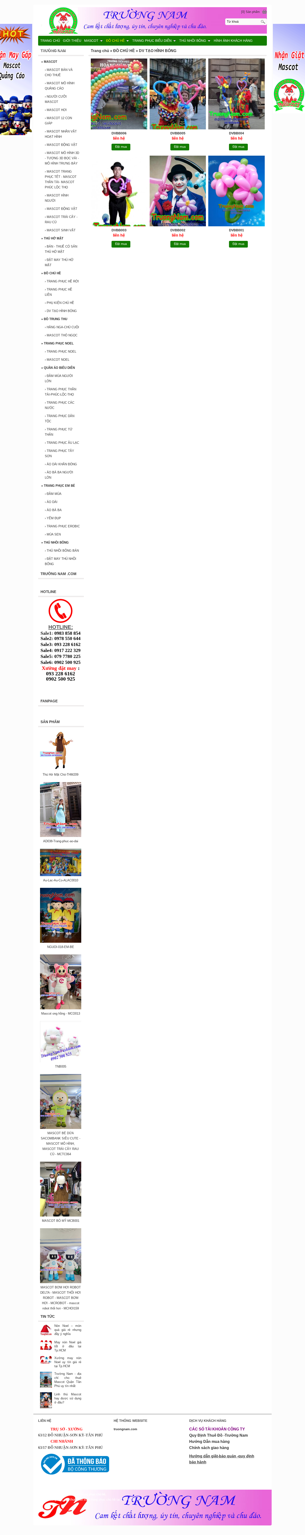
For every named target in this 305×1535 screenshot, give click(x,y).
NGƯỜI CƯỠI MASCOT (56, 99)
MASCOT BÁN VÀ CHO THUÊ (59, 72)
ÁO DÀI (51, 502)
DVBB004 (236, 133)
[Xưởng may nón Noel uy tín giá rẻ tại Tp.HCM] (46, 1360)
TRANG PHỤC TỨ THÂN (58, 432)
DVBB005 (177, 133)
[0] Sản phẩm (250, 12)
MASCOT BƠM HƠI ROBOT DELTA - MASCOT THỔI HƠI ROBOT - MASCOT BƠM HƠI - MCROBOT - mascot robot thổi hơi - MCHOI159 (60, 1298)
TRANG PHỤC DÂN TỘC (59, 418)
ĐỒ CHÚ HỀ (51, 273)
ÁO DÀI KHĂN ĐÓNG (61, 464)
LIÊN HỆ (47, 50)
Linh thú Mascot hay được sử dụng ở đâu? (67, 1398)
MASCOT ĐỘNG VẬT (61, 145)
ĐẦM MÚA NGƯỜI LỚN (59, 378)
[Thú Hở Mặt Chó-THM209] (60, 769)
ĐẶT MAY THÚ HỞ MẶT (59, 262)
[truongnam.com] (152, 19)
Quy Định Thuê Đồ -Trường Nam (218, 1435)
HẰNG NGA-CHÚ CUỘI (62, 327)
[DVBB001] (236, 192)
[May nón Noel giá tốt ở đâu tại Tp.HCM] (46, 1345)
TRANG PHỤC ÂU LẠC (62, 443)
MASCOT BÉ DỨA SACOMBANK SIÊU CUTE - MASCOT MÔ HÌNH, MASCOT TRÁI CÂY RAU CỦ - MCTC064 (60, 1143)
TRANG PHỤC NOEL (57, 343)
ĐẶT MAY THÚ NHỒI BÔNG (60, 561)
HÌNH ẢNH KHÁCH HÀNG (233, 40)
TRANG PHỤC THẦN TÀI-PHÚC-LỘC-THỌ (60, 391)
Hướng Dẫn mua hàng (209, 1442)
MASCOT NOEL (57, 359)
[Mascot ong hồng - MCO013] (60, 1008)
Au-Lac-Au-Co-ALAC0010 (60, 880)
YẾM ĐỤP (53, 518)
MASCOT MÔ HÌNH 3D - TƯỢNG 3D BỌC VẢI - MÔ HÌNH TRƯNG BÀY (62, 158)
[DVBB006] (119, 94)
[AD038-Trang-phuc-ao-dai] (60, 836)
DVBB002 (177, 230)
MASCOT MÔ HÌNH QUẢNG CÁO (59, 85)
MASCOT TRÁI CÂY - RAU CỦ (61, 219)
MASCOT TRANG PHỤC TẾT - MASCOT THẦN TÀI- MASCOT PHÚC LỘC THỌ (60, 179)
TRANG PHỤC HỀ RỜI (62, 281)
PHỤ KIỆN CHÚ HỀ (59, 303)
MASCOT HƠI (56, 110)
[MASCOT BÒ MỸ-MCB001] (60, 1215)
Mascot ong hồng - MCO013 (60, 1013)
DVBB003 (119, 230)
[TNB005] (60, 1061)
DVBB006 (119, 133)
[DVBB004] (236, 94)
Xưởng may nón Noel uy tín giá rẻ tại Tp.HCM (67, 1362)
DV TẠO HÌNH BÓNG (61, 311)
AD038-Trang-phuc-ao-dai (60, 841)
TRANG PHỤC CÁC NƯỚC (59, 405)
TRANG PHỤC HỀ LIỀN (58, 292)
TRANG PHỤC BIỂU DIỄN (152, 40)
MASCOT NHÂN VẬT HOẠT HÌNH (61, 134)
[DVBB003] (119, 192)
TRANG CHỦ (50, 40)
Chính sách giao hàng (209, 1448)
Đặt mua (121, 146)
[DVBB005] (178, 94)
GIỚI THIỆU (72, 40)
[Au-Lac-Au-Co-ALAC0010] (60, 875)
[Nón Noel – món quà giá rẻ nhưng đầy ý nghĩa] (46, 1330)
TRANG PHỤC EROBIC (62, 526)
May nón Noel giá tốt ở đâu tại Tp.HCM (67, 1346)
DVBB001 (236, 230)
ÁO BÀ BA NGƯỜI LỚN (59, 475)
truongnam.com (125, 1429)
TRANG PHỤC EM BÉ (58, 485)
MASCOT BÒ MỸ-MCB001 (60, 1221)
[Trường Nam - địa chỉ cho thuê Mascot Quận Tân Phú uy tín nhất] (46, 1380)
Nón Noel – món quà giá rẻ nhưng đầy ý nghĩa (67, 1330)
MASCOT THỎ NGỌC (61, 335)
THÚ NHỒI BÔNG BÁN (62, 550)
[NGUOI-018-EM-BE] (60, 941)
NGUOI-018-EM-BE (60, 947)
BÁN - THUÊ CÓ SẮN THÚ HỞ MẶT (61, 249)
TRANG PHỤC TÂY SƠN (59, 453)
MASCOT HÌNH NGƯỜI (56, 198)
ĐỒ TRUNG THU (54, 319)
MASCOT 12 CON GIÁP (58, 120)
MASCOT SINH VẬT (60, 230)
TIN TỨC (63, 50)
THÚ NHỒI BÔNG (55, 542)
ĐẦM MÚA (53, 494)
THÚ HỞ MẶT (52, 238)
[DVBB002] (178, 192)
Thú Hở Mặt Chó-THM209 (60, 774)
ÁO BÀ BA (53, 510)
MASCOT (49, 62)
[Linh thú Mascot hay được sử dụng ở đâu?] (46, 1400)
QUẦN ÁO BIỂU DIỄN (58, 368)
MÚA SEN (53, 534)
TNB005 (60, 1066)
